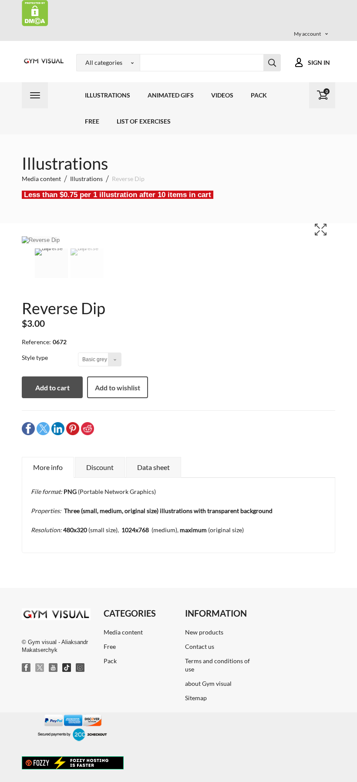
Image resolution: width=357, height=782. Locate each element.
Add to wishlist (117, 387)
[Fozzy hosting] (73, 762)
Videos (222, 95)
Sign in (319, 62)
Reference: (36, 342)
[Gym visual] (42, 60)
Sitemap (196, 697)
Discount (100, 467)
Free (92, 121)
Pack (259, 95)
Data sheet (153, 467)
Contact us (199, 646)
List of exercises (144, 121)
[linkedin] (57, 428)
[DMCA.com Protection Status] (35, 12)
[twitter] (43, 428)
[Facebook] (26, 668)
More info (48, 467)
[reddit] (87, 428)
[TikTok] (67, 668)
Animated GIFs (171, 95)
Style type (35, 357)
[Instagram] (80, 668)
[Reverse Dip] (51, 263)
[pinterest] (72, 428)
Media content (123, 632)
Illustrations (107, 95)
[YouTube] (53, 668)
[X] (40, 668)
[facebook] (28, 428)
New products (204, 632)
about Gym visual (208, 683)
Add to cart (52, 387)
